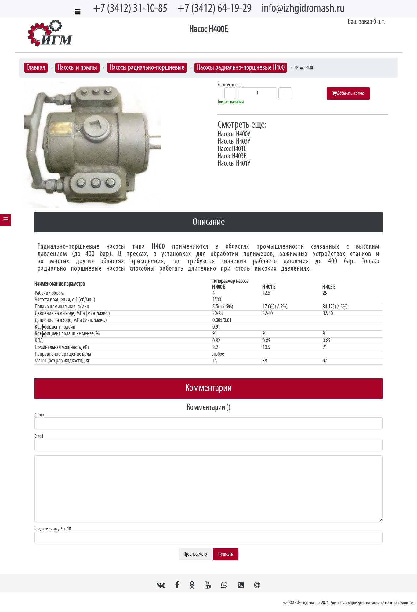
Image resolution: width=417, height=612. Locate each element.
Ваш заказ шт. (366, 22)
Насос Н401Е (232, 149)
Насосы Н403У (234, 141)
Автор (39, 415)
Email (38, 436)
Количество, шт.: (230, 84)
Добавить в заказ (350, 93)
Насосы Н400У (234, 134)
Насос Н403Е (232, 156)
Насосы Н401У (234, 163)
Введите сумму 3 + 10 (52, 529)
